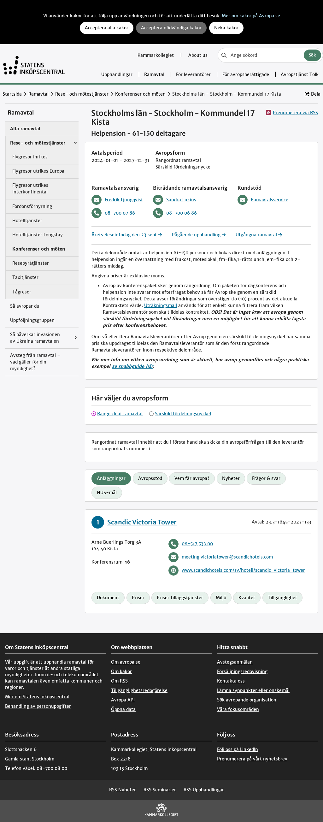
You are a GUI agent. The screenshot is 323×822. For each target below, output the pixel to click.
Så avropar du (24, 306)
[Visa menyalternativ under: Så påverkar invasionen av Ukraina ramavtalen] (77, 338)
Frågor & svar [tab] (266, 478)
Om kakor (121, 671)
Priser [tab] (138, 597)
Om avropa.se (125, 662)
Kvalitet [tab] (246, 597)
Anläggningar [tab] (111, 478)
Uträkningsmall (160, 305)
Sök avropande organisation (246, 700)
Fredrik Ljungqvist (124, 200)
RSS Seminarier (160, 790)
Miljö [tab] (221, 597)
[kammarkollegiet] (161, 810)
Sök (312, 55)
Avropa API (123, 700)
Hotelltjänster (27, 220)
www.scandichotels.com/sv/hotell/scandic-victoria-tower (243, 570)
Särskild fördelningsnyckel (183, 414)
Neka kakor (226, 28)
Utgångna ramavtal (257, 235)
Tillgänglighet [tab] (282, 597)
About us (198, 55)
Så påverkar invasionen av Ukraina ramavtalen (35, 338)
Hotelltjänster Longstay (37, 235)
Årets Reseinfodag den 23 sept (124, 235)
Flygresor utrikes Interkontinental (30, 188)
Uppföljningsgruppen (32, 320)
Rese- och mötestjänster (82, 94)
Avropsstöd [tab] (150, 478)
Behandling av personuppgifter (38, 706)
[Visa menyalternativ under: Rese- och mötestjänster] (77, 140)
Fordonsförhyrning (32, 206)
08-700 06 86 (181, 213)
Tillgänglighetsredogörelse (139, 690)
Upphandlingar (116, 74)
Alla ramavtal (25, 129)
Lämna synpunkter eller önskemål (253, 690)
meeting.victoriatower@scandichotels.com (227, 557)
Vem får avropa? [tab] (191, 478)
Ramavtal (154, 74)
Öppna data (123, 709)
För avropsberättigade (245, 74)
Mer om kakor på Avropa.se (251, 16)
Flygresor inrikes (30, 157)
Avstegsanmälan (235, 662)
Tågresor (21, 292)
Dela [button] (315, 94)
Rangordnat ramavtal (120, 414)
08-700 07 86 (120, 213)
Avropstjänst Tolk (300, 74)
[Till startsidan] (34, 63)
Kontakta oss (231, 681)
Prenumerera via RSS (295, 112)
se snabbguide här (132, 366)
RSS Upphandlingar (204, 790)
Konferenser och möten (140, 94)
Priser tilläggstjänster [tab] (180, 597)
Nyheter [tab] (231, 478)
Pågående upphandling (197, 235)
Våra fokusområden (238, 709)
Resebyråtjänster (30, 263)
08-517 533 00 (197, 544)
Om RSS (119, 681)
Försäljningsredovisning (242, 671)
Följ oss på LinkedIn (237, 749)
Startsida (12, 94)
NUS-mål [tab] (107, 492)
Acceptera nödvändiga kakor (171, 28)
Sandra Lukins (181, 200)
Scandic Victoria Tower (142, 522)
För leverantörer (193, 74)
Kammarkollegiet (156, 55)
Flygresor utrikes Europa (38, 171)
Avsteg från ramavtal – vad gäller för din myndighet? (35, 361)
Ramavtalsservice (269, 200)
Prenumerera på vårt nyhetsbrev (252, 759)
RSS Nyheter (122, 790)
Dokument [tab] (108, 597)
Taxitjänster (25, 277)
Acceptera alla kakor (106, 28)
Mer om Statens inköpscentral (37, 697)
